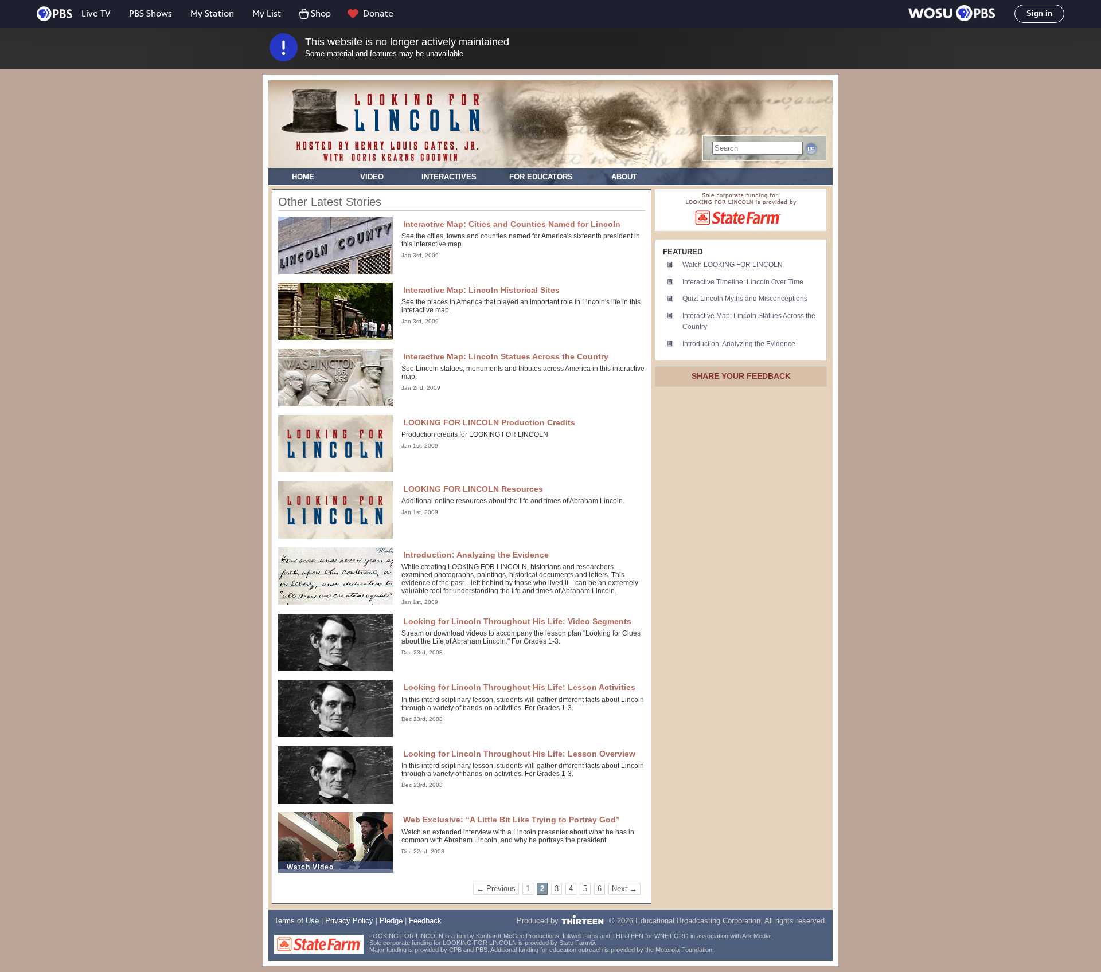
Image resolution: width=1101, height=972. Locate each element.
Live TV (96, 13)
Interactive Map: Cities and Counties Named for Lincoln (511, 224)
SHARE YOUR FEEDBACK (741, 376)
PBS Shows (150, 13)
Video (372, 177)
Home (303, 177)
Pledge (391, 920)
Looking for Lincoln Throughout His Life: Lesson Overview (519, 753)
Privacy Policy (349, 920)
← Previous (496, 888)
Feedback (425, 920)
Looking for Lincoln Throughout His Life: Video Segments (517, 621)
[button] (951, 14)
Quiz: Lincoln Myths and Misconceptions (744, 299)
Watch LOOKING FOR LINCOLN (732, 265)
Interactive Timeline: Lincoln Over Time (742, 282)
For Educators (541, 177)
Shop (321, 13)
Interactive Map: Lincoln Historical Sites (481, 290)
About (624, 177)
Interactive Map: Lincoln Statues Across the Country (505, 356)
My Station (212, 13)
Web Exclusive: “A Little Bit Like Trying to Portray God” (511, 819)
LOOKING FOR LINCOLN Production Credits (489, 422)
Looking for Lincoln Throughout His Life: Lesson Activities (519, 687)
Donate (378, 13)
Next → (624, 888)
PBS (54, 13)
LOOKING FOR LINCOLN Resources (473, 488)
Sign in (1039, 13)
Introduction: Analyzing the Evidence (476, 554)
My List (266, 13)
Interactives (449, 177)
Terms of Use (296, 920)
